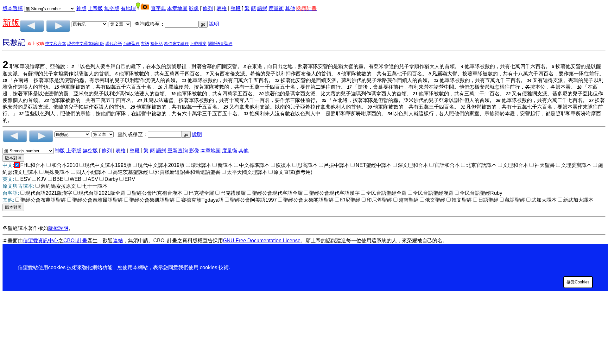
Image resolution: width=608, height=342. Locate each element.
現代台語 (113, 43)
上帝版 (95, 8)
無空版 (111, 8)
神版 (81, 8)
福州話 (156, 43)
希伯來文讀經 (176, 43)
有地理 (128, 8)
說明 (214, 24)
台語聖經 (131, 43)
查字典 (158, 8)
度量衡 (276, 8)
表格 (222, 8)
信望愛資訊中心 (40, 240)
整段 (236, 8)
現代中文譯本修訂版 (85, 43)
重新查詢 (178, 150)
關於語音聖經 (220, 43)
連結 (118, 240)
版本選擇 (13, 8)
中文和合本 (55, 43)
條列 (208, 8)
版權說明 (58, 228)
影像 (194, 8)
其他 (290, 8)
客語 (145, 43)
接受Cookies (578, 282)
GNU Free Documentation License (262, 240)
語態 (262, 8)
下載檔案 (198, 43)
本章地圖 (177, 8)
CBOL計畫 (75, 240)
